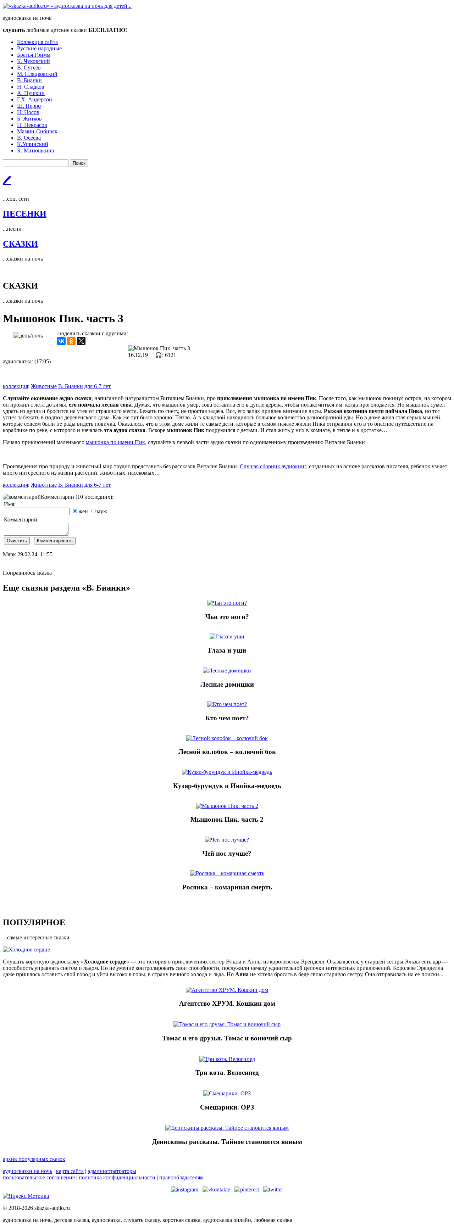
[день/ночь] (28, 336)
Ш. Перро (29, 106)
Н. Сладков (30, 87)
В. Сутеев (29, 68)
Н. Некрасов (32, 125)
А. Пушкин (31, 93)
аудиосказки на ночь (27, 1171)
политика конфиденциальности (117, 1177)
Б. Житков (29, 119)
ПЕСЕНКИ (24, 213)
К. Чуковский (33, 61)
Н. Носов (28, 112)
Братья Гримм (33, 55)
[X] (81, 341)
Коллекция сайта (37, 42)
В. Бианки (29, 80)
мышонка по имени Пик (115, 442)
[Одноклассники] (71, 341)
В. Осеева (29, 138)
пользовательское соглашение (39, 1177)
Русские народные (39, 48)
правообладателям (181, 1177)
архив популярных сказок (34, 1159)
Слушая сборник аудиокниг (273, 466)
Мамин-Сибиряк (37, 131)
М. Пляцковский (37, 74)
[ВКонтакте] (61, 341)
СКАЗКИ (20, 243)
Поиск (79, 163)
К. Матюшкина (35, 150)
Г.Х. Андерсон (34, 99)
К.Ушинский (32, 144)
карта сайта (70, 1171)
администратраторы (112, 1171)
